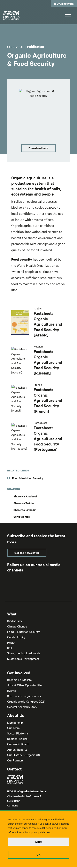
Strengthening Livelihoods (23, 653)
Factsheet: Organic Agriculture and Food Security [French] (48, 400)
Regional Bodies (17, 739)
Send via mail (22, 516)
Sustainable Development (23, 659)
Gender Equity (16, 637)
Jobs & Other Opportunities (25, 685)
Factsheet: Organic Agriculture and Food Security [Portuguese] (48, 438)
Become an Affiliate (19, 680)
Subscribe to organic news (24, 696)
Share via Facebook (26, 496)
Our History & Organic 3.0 (23, 755)
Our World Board (18, 744)
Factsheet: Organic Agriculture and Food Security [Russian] (48, 362)
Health (11, 642)
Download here (38, 148)
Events (11, 690)
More (38, 841)
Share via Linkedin (25, 510)
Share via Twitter (24, 503)
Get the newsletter (26, 553)
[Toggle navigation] (68, 15)
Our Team (13, 728)
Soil (9, 648)
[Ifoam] (38, 779)
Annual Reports (17, 749)
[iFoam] (11, 15)
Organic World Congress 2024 (26, 701)
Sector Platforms (18, 733)
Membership (15, 722)
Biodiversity (14, 621)
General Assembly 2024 (22, 707)
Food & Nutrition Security (27, 478)
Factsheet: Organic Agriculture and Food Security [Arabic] (48, 323)
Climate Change (17, 626)
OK (39, 855)
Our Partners (15, 760)
